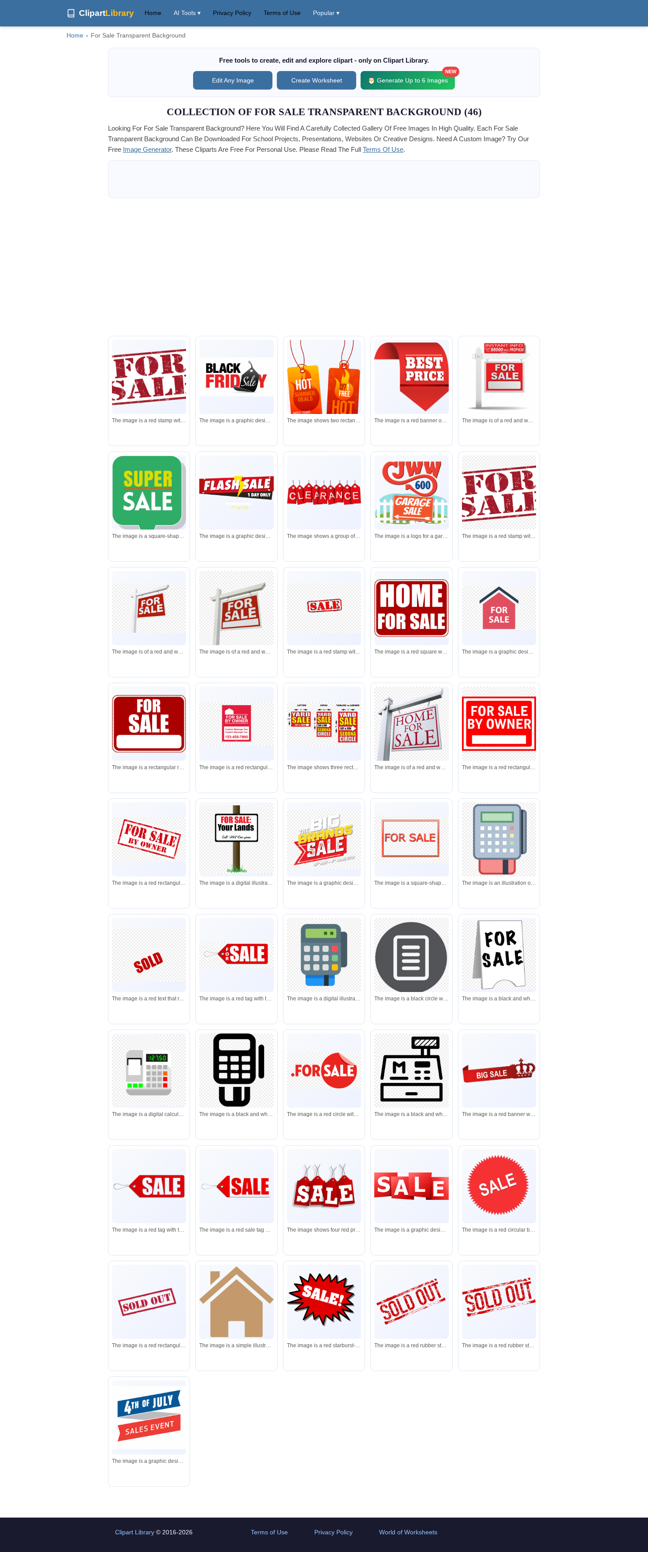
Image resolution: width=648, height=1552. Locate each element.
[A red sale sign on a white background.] (324, 1302)
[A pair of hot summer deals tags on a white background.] (324, 390)
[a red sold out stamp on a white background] (149, 1301)
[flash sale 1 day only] (236, 493)
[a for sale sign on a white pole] (236, 610)
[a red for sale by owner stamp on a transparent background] (149, 839)
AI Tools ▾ (187, 12)
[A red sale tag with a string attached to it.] (149, 1186)
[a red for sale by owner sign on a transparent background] (236, 723)
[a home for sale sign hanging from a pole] (411, 729)
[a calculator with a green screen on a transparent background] (149, 1070)
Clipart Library (134, 1532)
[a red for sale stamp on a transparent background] (499, 492)
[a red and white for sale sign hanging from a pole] (149, 608)
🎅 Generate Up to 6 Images (411, 77)
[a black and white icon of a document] (411, 957)
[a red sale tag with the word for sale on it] (236, 955)
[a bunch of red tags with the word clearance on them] (324, 492)
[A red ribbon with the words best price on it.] (411, 376)
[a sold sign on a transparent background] (149, 954)
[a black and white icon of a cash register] (411, 1070)
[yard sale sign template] (324, 723)
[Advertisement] (324, 267)
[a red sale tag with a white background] (236, 1186)
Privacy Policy (232, 12)
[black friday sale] (236, 376)
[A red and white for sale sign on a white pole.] (499, 380)
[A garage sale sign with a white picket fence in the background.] (411, 493)
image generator (147, 149)
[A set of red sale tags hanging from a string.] (324, 1186)
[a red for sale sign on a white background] (499, 607)
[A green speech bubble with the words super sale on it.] (149, 503)
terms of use (383, 149)
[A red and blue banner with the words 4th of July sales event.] (149, 1417)
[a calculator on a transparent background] (499, 839)
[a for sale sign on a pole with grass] (236, 839)
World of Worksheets (408, 1532)
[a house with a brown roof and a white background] (236, 1301)
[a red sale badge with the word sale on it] (499, 1186)
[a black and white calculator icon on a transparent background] (236, 1070)
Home (153, 12)
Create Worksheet (316, 80)
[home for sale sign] (411, 608)
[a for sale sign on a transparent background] (499, 955)
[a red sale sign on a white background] (411, 1186)
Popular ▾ (326, 12)
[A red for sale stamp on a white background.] (149, 377)
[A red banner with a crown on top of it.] (499, 1070)
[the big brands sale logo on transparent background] (324, 839)
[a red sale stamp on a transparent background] (324, 608)
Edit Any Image (233, 80)
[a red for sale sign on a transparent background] (411, 839)
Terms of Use (282, 12)
